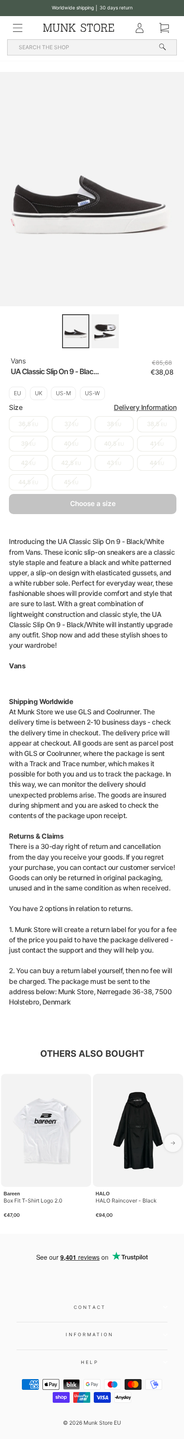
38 (114, 424)
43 (114, 463)
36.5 (28, 424)
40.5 (114, 443)
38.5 (157, 424)
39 (28, 443)
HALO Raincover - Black (126, 1200)
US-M (63, 393)
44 (157, 463)
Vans (18, 361)
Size (92, 407)
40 (71, 443)
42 (28, 463)
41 (157, 443)
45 (71, 482)
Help (89, 1362)
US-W (92, 393)
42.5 (71, 463)
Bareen (12, 1193)
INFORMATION (89, 1334)
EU (17, 393)
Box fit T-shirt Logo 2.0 (33, 1200)
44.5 (28, 482)
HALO (103, 1193)
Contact (90, 1307)
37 (71, 424)
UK (38, 393)
